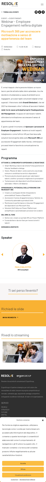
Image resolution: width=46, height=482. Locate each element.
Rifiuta (23, 469)
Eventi (4, 18)
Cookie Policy (14, 479)
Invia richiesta (9, 317)
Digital (4, 415)
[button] (43, 420)
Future (4, 412)
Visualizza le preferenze (23, 475)
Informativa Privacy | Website (27, 479)
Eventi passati (15, 18)
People (4, 407)
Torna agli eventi (11, 12)
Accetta (23, 463)
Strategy (5, 410)
